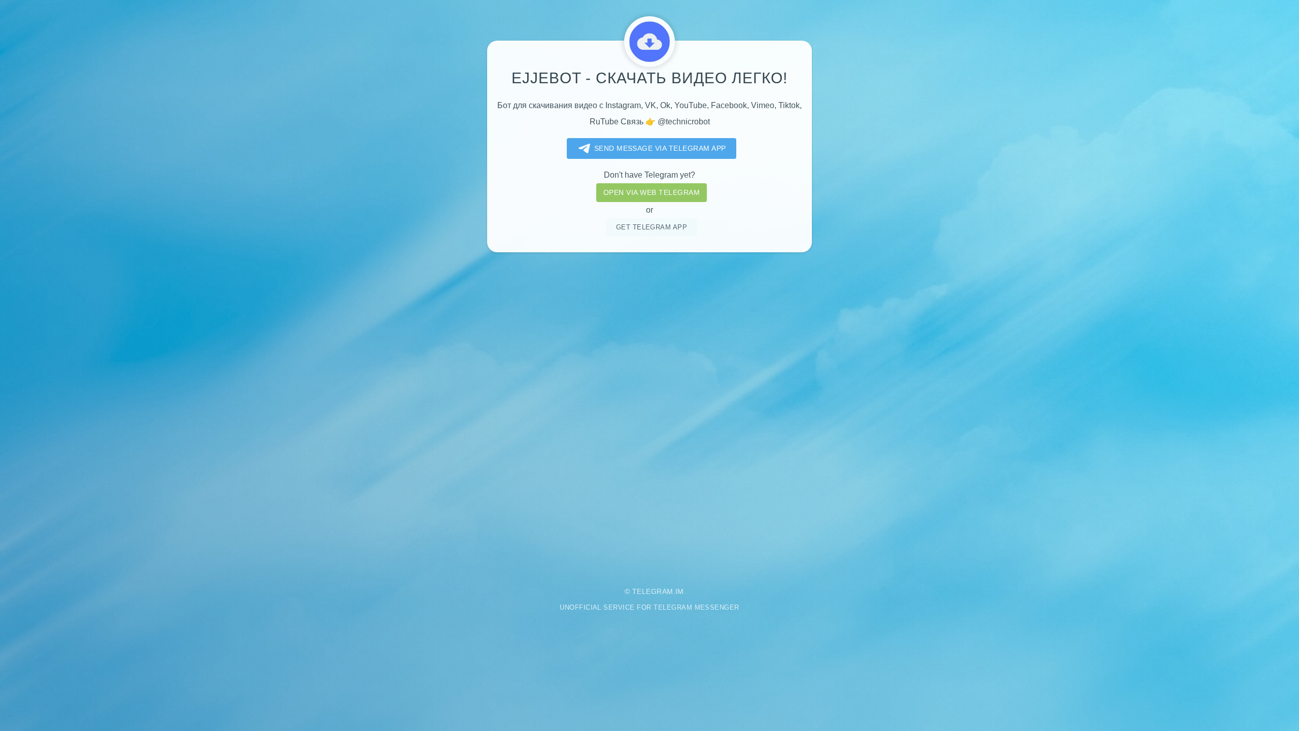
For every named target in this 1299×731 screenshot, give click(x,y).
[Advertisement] (649, 412)
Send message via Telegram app (660, 148)
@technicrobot (684, 121)
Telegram (652, 591)
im (679, 591)
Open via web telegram (651, 192)
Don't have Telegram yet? (649, 175)
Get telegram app (652, 227)
